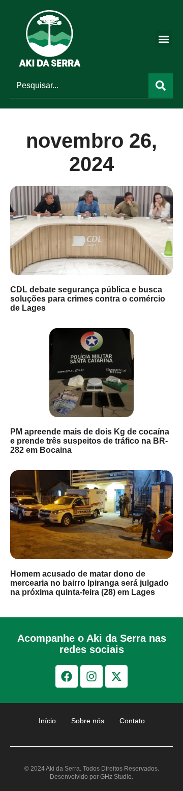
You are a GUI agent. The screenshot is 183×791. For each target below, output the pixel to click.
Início (47, 721)
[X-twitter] (116, 676)
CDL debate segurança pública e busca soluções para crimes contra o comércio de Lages (87, 298)
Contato (132, 721)
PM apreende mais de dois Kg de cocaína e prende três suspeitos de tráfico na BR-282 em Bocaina (89, 440)
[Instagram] (91, 676)
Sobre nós (87, 721)
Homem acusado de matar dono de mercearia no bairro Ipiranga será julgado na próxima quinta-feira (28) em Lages (89, 582)
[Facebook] (66, 676)
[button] (164, 39)
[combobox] (79, 85)
